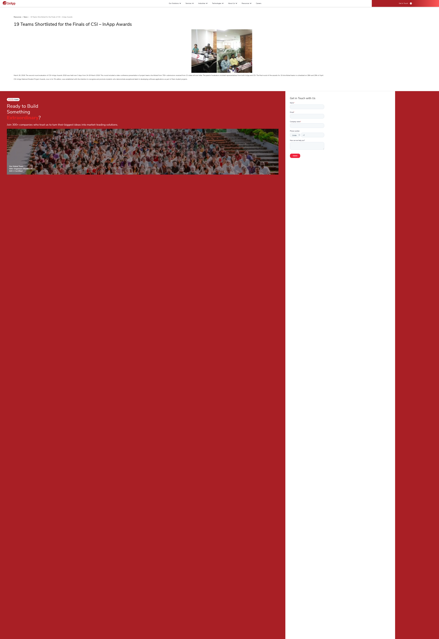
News (26, 17)
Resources (17, 17)
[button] (180, 3)
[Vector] (9, 3)
